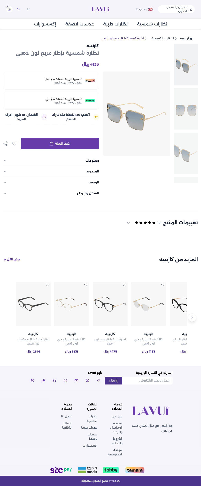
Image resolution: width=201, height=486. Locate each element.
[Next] (192, 317)
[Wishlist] (19, 9)
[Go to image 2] (186, 109)
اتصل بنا (66, 416)
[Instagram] (65, 380)
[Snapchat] (54, 380)
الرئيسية (185, 38)
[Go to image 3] (186, 153)
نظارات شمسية (152, 24)
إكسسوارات (45, 24)
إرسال (113, 380)
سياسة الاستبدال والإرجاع (116, 427)
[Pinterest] (32, 380)
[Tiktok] (43, 380)
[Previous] (9, 317)
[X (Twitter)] (87, 380)
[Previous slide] (163, 113)
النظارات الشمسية (163, 38)
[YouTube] (76, 380)
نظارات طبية (115, 24)
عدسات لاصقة (79, 24)
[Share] (5, 143)
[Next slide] (110, 113)
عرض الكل (13, 259)
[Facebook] (98, 380)
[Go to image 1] (186, 64)
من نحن (117, 416)
